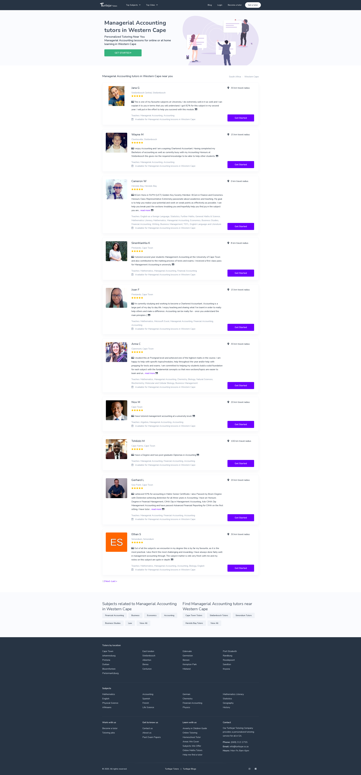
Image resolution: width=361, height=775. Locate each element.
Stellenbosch (148, 655)
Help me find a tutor (192, 754)
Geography (228, 703)
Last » (114, 581)
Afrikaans (106, 707)
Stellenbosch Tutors (219, 615)
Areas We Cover (191, 741)
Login (219, 5)
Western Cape (251, 76)
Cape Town (107, 651)
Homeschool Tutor (192, 737)
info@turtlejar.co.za (239, 746)
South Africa (235, 76)
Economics (152, 615)
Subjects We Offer (192, 746)
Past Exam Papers (151, 737)
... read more (144, 210)
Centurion (147, 668)
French (145, 703)
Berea (145, 664)
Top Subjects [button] (132, 5)
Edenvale (187, 651)
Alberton (146, 660)
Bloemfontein (108, 668)
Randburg (227, 655)
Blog (210, 5)
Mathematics (108, 694)
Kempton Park (190, 664)
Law (130, 623)
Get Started (241, 117)
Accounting (169, 615)
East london (148, 651)
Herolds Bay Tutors (194, 623)
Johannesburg (108, 655)
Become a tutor (235, 5)
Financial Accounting (114, 615)
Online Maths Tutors (192, 750)
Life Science (148, 707)
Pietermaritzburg (110, 673)
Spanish (146, 698)
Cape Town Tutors (194, 615)
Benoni (186, 660)
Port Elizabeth (230, 651)
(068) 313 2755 (239, 742)
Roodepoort (229, 660)
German (186, 694)
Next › (108, 581)
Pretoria (106, 660)
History (226, 707)
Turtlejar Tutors (172, 769)
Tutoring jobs (108, 732)
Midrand (187, 668)
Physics (186, 707)
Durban (105, 664)
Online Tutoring (190, 732)
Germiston (188, 655)
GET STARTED (122, 52)
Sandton (227, 664)
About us (146, 732)
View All (143, 623)
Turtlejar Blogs (189, 769)
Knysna (226, 668)
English (105, 698)
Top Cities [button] (150, 5)
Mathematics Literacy (233, 694)
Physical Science (110, 703)
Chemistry (187, 698)
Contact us (147, 728)
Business (135, 615)
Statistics (227, 698)
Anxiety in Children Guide (195, 728)
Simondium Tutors (244, 615)
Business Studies (113, 623)
